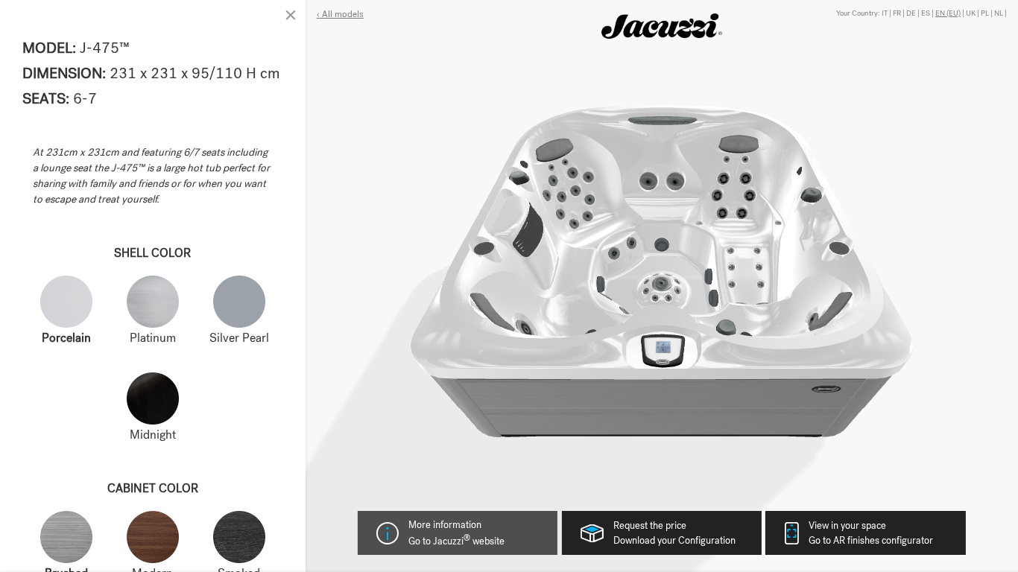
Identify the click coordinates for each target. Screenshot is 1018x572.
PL (985, 13)
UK (971, 13)
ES (925, 13)
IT (885, 13)
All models (342, 14)
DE (911, 13)
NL (998, 13)
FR (897, 13)
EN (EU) (948, 13)
